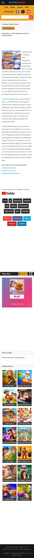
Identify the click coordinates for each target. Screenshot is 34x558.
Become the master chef (20, 71)
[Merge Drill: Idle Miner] (9, 433)
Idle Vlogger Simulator (24, 480)
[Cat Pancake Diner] (24, 414)
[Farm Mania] (9, 452)
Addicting (17, 200)
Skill (17, 211)
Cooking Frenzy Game (9, 170)
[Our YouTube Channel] (28, 11)
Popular (20, 7)
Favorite (23, 274)
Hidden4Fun (27, 549)
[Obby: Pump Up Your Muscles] (24, 452)
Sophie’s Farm (9, 385)
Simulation (9, 211)
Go (31, 17)
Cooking (27, 200)
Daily (27, 7)
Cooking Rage (24, 499)
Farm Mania (9, 461)
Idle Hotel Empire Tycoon (24, 404)
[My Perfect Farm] (9, 395)
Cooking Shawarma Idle (9, 480)
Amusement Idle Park (24, 442)
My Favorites (9, 11)
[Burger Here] (9, 490)
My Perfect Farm (9, 404)
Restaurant (23, 206)
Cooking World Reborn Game (11, 173)
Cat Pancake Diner (24, 423)
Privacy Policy (14, 549)
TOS (21, 549)
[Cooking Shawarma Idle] (9, 471)
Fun (7, 206)
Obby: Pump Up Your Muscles (24, 461)
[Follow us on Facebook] (17, 11)
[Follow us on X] (22, 11)
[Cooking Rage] (24, 490)
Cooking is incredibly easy (10, 99)
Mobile (12, 7)
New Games (14, 547)
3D (10, 200)
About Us (6, 549)
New (6, 7)
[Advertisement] (17, 43)
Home (7, 547)
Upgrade (25, 211)
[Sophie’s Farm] (9, 376)
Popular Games (23, 547)
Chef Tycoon (9, 423)
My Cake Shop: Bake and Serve (24, 385)
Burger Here (9, 499)
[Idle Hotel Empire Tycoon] (24, 395)
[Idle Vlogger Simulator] (24, 471)
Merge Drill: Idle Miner (9, 442)
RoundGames (6, 33)
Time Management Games (20, 33)
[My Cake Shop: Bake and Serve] (24, 376)
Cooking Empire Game (9, 168)
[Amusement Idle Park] (24, 433)
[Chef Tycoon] (9, 414)
